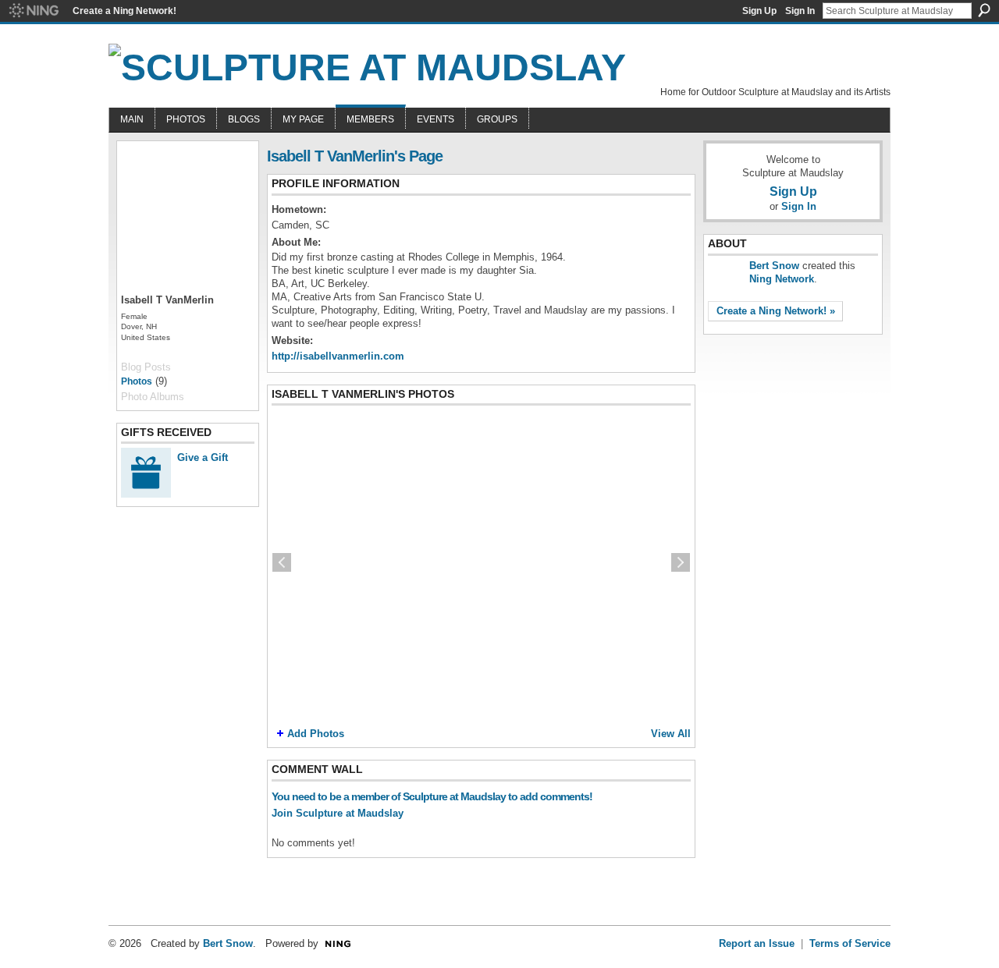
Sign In (800, 10)
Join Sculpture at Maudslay (338, 813)
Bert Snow (774, 265)
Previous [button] (281, 562)
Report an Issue (757, 943)
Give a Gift (202, 457)
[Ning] (33, 11)
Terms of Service (850, 943)
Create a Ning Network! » (775, 311)
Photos (136, 381)
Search (984, 10)
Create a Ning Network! (124, 10)
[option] (481, 562)
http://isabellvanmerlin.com (338, 356)
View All (671, 733)
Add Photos (315, 733)
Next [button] (680, 562)
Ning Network (781, 279)
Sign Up (759, 10)
